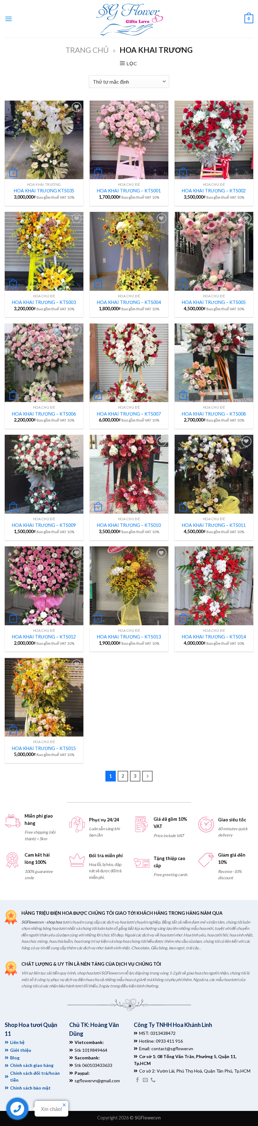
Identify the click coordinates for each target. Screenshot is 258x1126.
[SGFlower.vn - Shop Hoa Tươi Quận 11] (129, 19)
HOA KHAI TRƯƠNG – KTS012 (44, 636)
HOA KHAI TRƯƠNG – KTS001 (129, 190)
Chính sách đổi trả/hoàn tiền (35, 1076)
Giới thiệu (20, 1050)
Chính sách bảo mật (30, 1087)
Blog (15, 1057)
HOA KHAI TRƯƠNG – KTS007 (129, 414)
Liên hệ (17, 1042)
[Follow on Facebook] (137, 1080)
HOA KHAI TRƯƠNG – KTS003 (44, 302)
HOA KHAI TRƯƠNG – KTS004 (129, 302)
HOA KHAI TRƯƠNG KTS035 (44, 190)
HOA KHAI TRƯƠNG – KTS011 (214, 525)
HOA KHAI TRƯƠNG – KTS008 (214, 414)
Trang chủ (87, 49)
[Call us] (152, 1080)
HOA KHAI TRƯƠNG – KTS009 (44, 525)
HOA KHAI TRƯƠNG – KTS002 (214, 190)
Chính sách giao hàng (31, 1065)
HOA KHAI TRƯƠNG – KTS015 (44, 748)
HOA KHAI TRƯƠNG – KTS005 (214, 302)
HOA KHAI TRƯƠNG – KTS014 (214, 636)
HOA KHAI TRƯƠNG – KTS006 (44, 414)
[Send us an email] (145, 1080)
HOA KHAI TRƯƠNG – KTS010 (129, 525)
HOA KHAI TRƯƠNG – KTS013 (129, 636)
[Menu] (8, 18)
